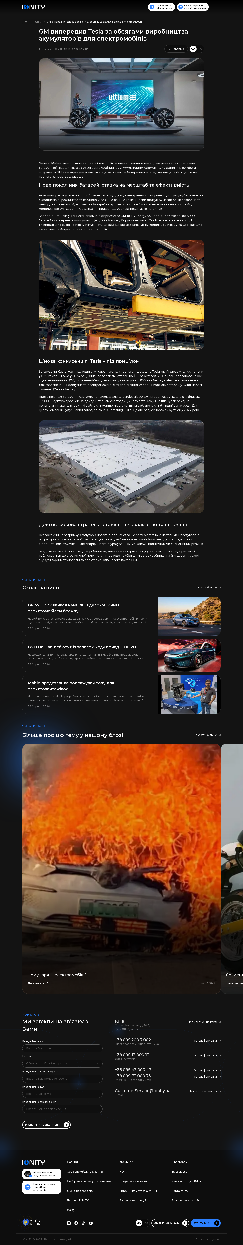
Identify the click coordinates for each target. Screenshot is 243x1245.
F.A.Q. (71, 1210)
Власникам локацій (185, 1200)
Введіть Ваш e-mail (33, 1086)
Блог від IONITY (78, 1200)
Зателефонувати (205, 1040)
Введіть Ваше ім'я (32, 1041)
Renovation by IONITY (186, 1181)
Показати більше (205, 587)
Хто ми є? (126, 1162)
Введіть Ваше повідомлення (39, 1101)
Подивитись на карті (202, 1022)
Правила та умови (208, 1239)
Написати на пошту (203, 1091)
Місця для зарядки (80, 1191)
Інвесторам (180, 1162)
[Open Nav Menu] (217, 7)
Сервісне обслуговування (85, 1171)
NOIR (123, 1171)
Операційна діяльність (135, 1181)
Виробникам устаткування (138, 1191)
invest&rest (179, 1171)
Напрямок (28, 1056)
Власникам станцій (132, 1200)
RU (200, 48)
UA (193, 48)
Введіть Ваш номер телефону (40, 1071)
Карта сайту (180, 1191)
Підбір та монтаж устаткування (89, 1181)
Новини (37, 21)
